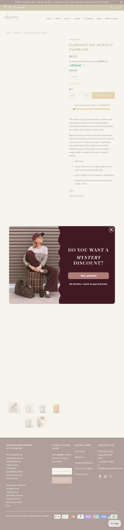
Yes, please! (88, 275)
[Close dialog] (111, 229)
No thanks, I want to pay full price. (88, 284)
